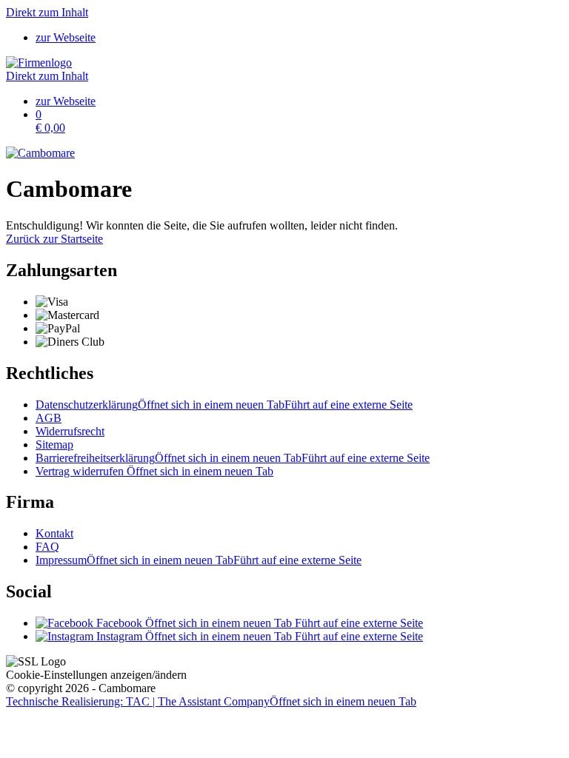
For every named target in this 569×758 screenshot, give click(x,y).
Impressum (199, 560)
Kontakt (54, 533)
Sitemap (54, 444)
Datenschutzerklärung (224, 404)
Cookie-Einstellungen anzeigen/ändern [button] (96, 674)
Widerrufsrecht (70, 431)
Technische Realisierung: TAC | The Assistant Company (211, 701)
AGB (48, 418)
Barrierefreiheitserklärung (233, 458)
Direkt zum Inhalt (47, 12)
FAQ (47, 546)
